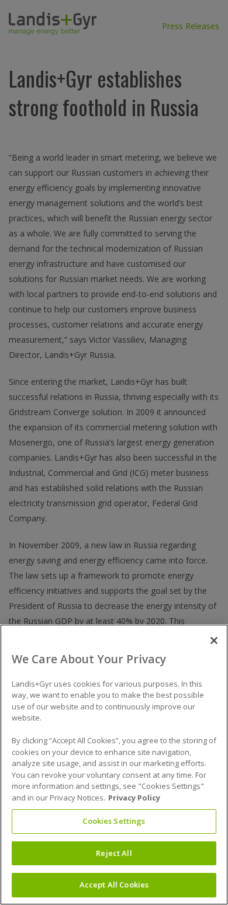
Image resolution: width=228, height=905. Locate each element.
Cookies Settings (113, 821)
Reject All (114, 853)
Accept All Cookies (114, 884)
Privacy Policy (134, 797)
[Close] (214, 640)
